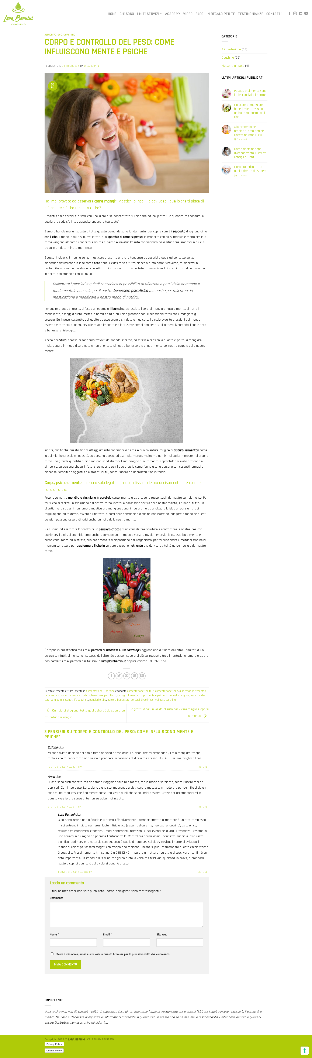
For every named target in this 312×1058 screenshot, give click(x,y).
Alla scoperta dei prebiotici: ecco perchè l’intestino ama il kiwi (249, 131)
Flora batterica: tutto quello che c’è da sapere (250, 169)
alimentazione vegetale (193, 691)
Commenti (240, 139)
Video (188, 13)
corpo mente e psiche (152, 695)
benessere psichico (79, 695)
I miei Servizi (148, 13)
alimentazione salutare (140, 691)
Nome (54, 934)
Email (107, 934)
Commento (56, 898)
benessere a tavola (56, 695)
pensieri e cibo (97, 700)
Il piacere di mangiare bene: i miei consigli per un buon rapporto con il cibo (250, 111)
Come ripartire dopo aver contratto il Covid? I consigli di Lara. (250, 153)
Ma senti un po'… (233, 66)
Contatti (274, 13)
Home (112, 13)
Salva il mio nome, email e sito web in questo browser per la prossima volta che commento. (113, 954)
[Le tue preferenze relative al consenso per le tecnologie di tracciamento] (305, 1051)
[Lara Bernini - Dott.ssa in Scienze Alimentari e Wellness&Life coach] (40, 13)
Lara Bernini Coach (61, 700)
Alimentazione (53, 34)
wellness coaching (165, 700)
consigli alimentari (128, 695)
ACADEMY (172, 13)
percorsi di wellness (142, 700)
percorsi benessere (118, 700)
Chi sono (127, 13)
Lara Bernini (92, 66)
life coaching (81, 700)
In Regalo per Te (221, 13)
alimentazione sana (166, 691)
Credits (123, 1039)
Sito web (161, 934)
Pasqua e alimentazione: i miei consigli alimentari (250, 93)
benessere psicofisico (103, 695)
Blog (199, 13)
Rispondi (203, 766)
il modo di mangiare (177, 695)
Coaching (69, 34)
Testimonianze (250, 13)
